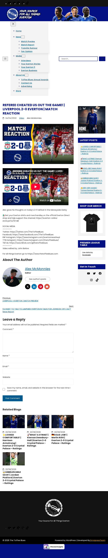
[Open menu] (5, 59)
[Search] (102, 58)
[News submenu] (23, 37)
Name (6, 355)
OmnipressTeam (97, 540)
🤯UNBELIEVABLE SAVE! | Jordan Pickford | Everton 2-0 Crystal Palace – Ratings (13, 478)
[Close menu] (13, 24)
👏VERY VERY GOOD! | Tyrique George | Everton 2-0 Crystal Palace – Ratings (91, 190)
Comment (8, 329)
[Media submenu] (23, 56)
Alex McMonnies (37, 269)
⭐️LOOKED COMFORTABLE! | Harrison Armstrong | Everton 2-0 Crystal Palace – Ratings (13, 442)
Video (21, 118)
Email (6, 366)
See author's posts (37, 279)
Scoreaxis (86, 255)
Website (6, 377)
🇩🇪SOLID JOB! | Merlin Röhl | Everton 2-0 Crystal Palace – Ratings (62, 439)
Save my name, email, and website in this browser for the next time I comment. (38, 389)
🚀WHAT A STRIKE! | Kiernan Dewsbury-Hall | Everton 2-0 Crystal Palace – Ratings (38, 440)
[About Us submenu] (26, 75)
